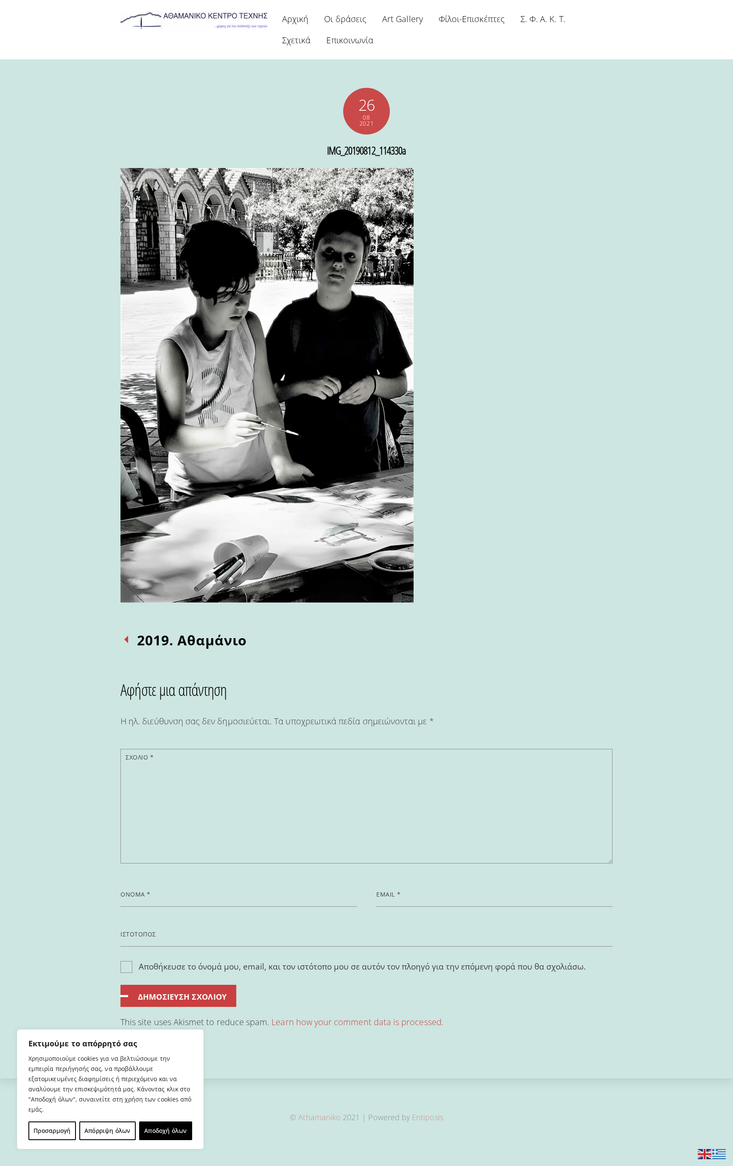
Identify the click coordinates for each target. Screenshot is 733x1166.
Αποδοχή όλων (165, 1131)
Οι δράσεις (345, 19)
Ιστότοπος (138, 934)
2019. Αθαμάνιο (192, 640)
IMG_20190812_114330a (366, 150)
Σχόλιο (140, 757)
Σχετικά (296, 40)
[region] (110, 1089)
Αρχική (295, 19)
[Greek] (719, 1153)
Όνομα (135, 894)
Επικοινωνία (349, 40)
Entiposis (427, 1117)
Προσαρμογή (52, 1131)
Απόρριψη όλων (107, 1131)
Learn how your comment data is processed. (357, 1022)
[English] (705, 1153)
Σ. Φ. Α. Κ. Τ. (542, 19)
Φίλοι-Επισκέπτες (472, 19)
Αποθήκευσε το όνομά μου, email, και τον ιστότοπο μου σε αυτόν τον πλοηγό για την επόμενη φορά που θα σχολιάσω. (362, 966)
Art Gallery (402, 19)
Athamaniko (320, 1117)
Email (388, 894)
